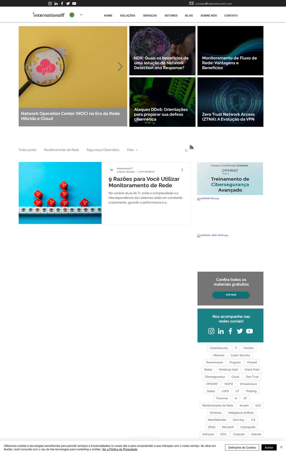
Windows (216, 412)
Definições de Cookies (242, 447)
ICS (253, 419)
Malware (218, 355)
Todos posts (27, 150)
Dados (211, 391)
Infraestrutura (248, 383)
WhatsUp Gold (228, 369)
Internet (256, 434)
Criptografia (247, 427)
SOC (258, 405)
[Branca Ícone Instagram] (50, 3)
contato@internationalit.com (213, 3)
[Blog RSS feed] (191, 147)
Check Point (252, 369)
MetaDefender (217, 419)
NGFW (229, 383)
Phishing (251, 391)
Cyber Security (240, 355)
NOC (223, 434)
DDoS (211, 427)
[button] (186, 151)
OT (237, 391)
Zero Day (239, 419)
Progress (235, 362)
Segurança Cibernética (103, 150)
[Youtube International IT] (74, 3)
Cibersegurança (215, 376)
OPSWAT (212, 383)
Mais (130, 150)
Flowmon (222, 398)
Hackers (249, 348)
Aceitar (269, 447)
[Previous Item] (26, 66)
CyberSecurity (219, 348)
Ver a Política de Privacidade (119, 449)
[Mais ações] (183, 170)
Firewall (252, 362)
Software (208, 434)
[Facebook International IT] (62, 3)
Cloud (235, 376)
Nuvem (244, 405)
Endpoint (239, 434)
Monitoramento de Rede (61, 150)
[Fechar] (281, 447)
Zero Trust (252, 376)
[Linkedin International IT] (56, 3)
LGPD (225, 391)
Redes (208, 369)
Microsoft (228, 427)
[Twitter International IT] (68, 3)
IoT (245, 398)
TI (236, 348)
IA (236, 398)
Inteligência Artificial (241, 412)
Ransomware (214, 362)
